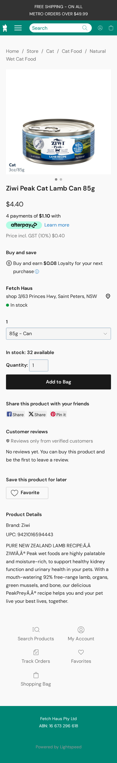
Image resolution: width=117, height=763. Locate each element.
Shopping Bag (36, 684)
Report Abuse (58, 736)
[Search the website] (84, 28)
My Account (81, 638)
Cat (50, 51)
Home (12, 51)
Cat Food (72, 51)
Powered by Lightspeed (59, 746)
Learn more (56, 225)
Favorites (81, 661)
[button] (100, 28)
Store (32, 51)
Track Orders (36, 661)
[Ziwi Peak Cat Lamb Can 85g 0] (58, 121)
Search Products (36, 638)
